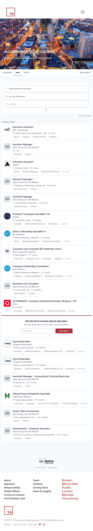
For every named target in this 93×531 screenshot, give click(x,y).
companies (7, 72)
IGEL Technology (20, 130)
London (67, 491)
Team (36, 480)
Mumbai (67, 495)
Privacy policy (41, 467)
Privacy (7, 524)
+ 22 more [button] (71, 311)
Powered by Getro (85, 116)
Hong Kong (70, 498)
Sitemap (32, 524)
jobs (18, 72)
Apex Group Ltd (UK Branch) (26, 147)
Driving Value (40, 487)
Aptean (16, 165)
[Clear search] (86, 88)
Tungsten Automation (22, 344)
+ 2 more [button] (63, 224)
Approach (9, 484)
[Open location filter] (86, 104)
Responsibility (12, 487)
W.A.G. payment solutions (24, 252)
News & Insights (42, 491)
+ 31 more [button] (81, 351)
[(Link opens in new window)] (40, 525)
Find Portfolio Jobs (14, 498)
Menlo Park (70, 484)
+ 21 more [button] (66, 241)
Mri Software (18, 234)
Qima (15, 304)
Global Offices (12, 491)
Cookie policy (52, 467)
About (7, 480)
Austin (66, 487)
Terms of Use (20, 524)
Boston (67, 480)
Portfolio (38, 484)
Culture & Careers (14, 494)
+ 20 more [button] (84, 403)
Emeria (16, 217)
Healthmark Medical (22, 396)
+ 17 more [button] (65, 172)
